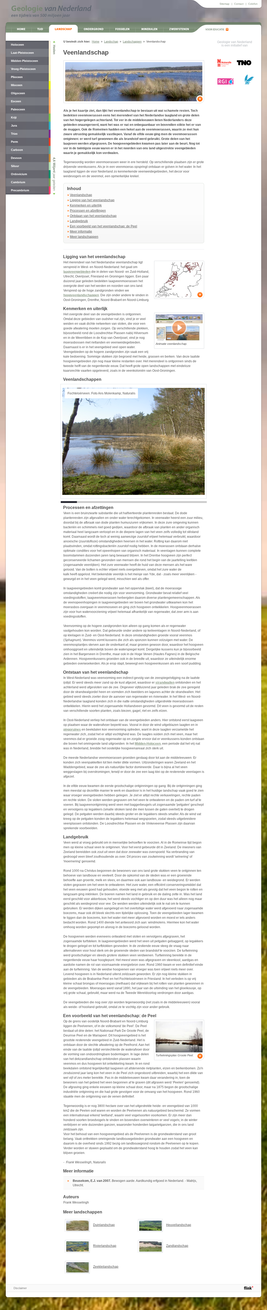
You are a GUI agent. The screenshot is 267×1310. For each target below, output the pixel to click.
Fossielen (122, 29)
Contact (239, 3)
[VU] (249, 80)
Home (21, 29)
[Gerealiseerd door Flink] (248, 1288)
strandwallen (164, 682)
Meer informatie (81, 231)
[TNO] (243, 65)
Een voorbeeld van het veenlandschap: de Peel (103, 226)
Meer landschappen (84, 237)
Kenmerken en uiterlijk (86, 205)
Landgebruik (79, 221)
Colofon (253, 3)
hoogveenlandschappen (81, 295)
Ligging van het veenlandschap (92, 200)
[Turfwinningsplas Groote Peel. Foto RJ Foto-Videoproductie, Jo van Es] (179, 1036)
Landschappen (132, 41)
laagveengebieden (76, 272)
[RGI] (225, 81)
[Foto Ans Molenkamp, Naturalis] (133, 81)
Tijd (40, 29)
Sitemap (224, 3)
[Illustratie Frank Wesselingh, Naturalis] (179, 279)
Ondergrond (93, 29)
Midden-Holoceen (148, 743)
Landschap (63, 29)
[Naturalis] (224, 62)
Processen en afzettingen (88, 210)
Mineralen (149, 29)
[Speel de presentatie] (179, 327)
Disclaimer (20, 1288)
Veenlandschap (81, 195)
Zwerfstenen (179, 29)
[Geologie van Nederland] (51, 11)
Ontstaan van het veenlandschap (93, 216)
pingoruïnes (72, 729)
